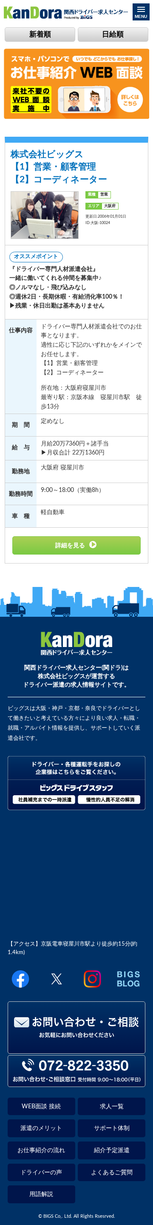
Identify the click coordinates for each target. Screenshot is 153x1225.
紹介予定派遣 (112, 1150)
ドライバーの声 (41, 1172)
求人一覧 (112, 1106)
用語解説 (41, 1194)
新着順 (40, 34)
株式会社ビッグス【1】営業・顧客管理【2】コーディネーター (59, 167)
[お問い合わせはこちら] (76, 1050)
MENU (141, 16)
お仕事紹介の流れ (41, 1150)
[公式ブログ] (128, 988)
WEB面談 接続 (41, 1106)
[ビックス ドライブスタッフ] (76, 808)
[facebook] (20, 988)
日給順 (113, 34)
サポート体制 (112, 1128)
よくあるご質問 (112, 1172)
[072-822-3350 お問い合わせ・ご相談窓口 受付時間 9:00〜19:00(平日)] (76, 1083)
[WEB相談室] (76, 117)
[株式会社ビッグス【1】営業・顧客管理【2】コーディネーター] (76, 545)
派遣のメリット (41, 1128)
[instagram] (92, 988)
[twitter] (56, 988)
